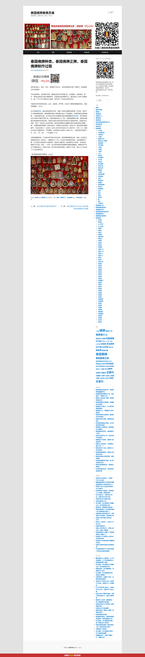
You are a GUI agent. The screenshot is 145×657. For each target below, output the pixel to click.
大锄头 (100, 147)
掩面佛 (100, 170)
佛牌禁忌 (98, 118)
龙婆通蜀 (100, 314)
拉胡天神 (100, 166)
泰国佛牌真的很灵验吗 (102, 212)
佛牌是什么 (44, 197)
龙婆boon (101, 249)
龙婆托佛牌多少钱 (101, 501)
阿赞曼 (100, 247)
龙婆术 (100, 286)
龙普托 (100, 322)
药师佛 (103, 364)
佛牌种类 (98, 120)
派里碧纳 (100, 176)
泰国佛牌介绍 (99, 205)
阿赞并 (100, 243)
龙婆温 (100, 291)
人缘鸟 (100, 137)
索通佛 (100, 182)
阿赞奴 (100, 241)
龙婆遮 (100, 316)
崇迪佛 (100, 155)
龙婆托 (100, 278)
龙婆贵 (106, 378)
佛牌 (53, 52)
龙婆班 (100, 293)
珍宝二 (100, 178)
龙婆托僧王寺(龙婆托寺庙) (103, 499)
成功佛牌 (100, 164)
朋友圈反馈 (105, 52)
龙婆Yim (100, 255)
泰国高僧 (86, 52)
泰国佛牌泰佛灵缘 (42, 13)
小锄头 (100, 151)
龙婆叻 (100, 264)
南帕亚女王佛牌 (102, 141)
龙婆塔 (100, 270)
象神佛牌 (100, 189)
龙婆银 (100, 318)
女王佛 (107, 341)
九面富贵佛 (101, 132)
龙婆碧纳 (100, 299)
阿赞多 (100, 239)
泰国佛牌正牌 (99, 209)
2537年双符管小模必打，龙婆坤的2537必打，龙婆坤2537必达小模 (105, 589)
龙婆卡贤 (100, 261)
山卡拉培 (100, 224)
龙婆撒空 (100, 280)
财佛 (99, 191)
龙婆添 (100, 288)
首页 (38, 52)
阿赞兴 (100, 230)
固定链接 (79, 197)
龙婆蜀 (100, 309)
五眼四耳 (100, 134)
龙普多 (100, 320)
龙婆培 (100, 268)
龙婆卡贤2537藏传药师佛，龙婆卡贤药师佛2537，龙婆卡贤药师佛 (105, 596)
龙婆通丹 (100, 311)
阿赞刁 (100, 232)
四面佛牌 (100, 143)
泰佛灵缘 (98, 126)
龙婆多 (100, 272)
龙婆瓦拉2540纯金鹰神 (102, 608)
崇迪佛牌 (100, 157)
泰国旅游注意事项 (101, 216)
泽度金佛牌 (101, 174)
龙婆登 (100, 297)
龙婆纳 (100, 305)
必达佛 (100, 162)
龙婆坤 (100, 266)
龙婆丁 (100, 257)
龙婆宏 (100, 276)
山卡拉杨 (100, 226)
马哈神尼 (100, 203)
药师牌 (97, 366)
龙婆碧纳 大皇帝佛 (101, 629)
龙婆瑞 (100, 295)
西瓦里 (100, 187)
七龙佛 (100, 130)
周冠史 (100, 222)
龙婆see (100, 253)
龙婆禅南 (100, 301)
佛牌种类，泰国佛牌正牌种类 (104, 507)
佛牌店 (98, 112)
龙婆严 (100, 259)
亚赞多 (100, 220)
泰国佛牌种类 (99, 214)
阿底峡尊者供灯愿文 (101, 614)
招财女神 (100, 168)
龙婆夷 (100, 274)
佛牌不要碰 (99, 110)
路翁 (99, 195)
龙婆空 (100, 303)
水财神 (100, 172)
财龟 (99, 193)
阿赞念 (100, 245)
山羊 (99, 153)
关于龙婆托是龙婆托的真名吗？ (47, 206)
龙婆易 (100, 282)
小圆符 (100, 149)
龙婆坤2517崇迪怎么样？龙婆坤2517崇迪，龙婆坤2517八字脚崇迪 (105, 583)
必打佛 (100, 160)
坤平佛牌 (100, 145)
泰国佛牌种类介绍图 (101, 562)
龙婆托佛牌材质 (100, 526)
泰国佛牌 (69, 52)
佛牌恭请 (98, 114)
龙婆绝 (100, 307)
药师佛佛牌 (101, 184)
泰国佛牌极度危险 (101, 207)
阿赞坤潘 (100, 236)
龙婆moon (101, 251)
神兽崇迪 (100, 180)
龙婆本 (100, 284)
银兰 (99, 201)
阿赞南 (100, 234)
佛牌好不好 (101, 139)
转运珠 (100, 197)
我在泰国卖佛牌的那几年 (103, 122)
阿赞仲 (100, 228)
